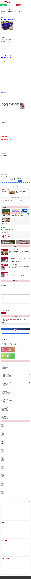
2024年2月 (2, 457)
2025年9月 (2, 435)
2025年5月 (2, 440)
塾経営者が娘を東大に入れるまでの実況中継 (6, 400)
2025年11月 (2, 433)
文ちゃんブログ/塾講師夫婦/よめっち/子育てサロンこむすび (8, 403)
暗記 (11, 200)
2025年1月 (2, 444)
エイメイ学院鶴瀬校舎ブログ (4, 386)
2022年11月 (2, 474)
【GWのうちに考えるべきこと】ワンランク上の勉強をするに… (9, 344)
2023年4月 (2, 468)
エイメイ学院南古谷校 (3, 383)
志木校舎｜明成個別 (3, 402)
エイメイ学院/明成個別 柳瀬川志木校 (5, 378)
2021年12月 (2, 486)
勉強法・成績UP (3, 398)
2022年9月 (2, 476)
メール (2, 297)
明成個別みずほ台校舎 (3, 407)
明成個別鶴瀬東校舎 (3, 415)
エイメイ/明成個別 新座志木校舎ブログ (5, 375)
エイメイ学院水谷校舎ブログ (4, 384)
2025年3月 (2, 442)
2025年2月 (2, 443)
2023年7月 (2, 465)
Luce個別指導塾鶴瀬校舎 (4, 368)
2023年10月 (2, 461)
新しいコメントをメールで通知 (5, 307)
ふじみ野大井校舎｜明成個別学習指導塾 (5, 392)
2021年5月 (2, 494)
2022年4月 (2, 482)
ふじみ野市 (6, 229)
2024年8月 (2, 450)
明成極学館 (2, 417)
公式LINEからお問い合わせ (4, 5)
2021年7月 (2, 492)
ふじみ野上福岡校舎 (3, 391)
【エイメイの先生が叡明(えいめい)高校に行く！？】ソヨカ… (9, 343)
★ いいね (15, 184)
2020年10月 (2, 498)
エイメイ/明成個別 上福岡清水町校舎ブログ (6, 373)
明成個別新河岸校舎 (3, 411)
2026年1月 (2, 431)
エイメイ (3, 229)
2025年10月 (2, 434)
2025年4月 (2, 441)
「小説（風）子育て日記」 (4, 365)
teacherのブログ (15, 332)
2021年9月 (2, 490)
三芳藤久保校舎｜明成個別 (4, 393)
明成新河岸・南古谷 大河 (4, 416)
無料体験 (19, 5)
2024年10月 (2, 448)
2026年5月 (2, 426)
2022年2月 (2, 484)
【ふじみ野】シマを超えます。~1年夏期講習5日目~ (5, 201)
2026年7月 (2, 424)
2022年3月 (2, 483)
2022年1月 (2, 485)
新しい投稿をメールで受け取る (5, 310)
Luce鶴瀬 (2, 369)
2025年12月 (2, 432)
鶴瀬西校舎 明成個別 (3, 418)
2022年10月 (2, 475)
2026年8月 (2, 423)
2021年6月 (2, 493)
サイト (2, 301)
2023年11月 (2, 460)
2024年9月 (2, 449)
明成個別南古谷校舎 (3, 409)
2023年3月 (2, 469)
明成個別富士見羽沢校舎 (4, 410)
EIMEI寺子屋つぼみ (3, 366)
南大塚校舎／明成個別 (3, 399)
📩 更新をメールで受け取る (15, 333)
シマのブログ (20, 11)
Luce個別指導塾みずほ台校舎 (4, 367)
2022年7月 (2, 478)
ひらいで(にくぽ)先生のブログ (4, 390)
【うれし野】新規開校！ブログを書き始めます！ (8, 339)
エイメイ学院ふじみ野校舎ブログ (14, 11)
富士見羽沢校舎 (3, 401)
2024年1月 (2, 458)
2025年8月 (2, 436)
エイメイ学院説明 (3, 385)
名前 (2, 293)
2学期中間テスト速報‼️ (5, 340)
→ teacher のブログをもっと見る (15, 197)
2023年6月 (2, 466)
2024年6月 (2, 452)
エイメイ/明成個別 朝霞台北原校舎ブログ (6, 376)
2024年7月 (2, 451)
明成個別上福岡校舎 (3, 408)
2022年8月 (2, 477)
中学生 (10, 229)
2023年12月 (2, 459)
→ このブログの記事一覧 (15, 335)
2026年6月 (2, 425)
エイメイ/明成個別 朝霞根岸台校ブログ (5, 377)
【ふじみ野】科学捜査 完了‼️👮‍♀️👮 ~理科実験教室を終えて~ (24, 201)
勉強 (12, 229)
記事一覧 (9, 236)
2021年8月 (2, 491)
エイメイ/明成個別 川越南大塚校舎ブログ (6, 374)
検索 (29, 501)
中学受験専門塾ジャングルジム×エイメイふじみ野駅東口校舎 (8, 394)
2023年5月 (2, 467)
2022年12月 (2, 473)
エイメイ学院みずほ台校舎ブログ (5, 382)
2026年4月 (2, 427)
